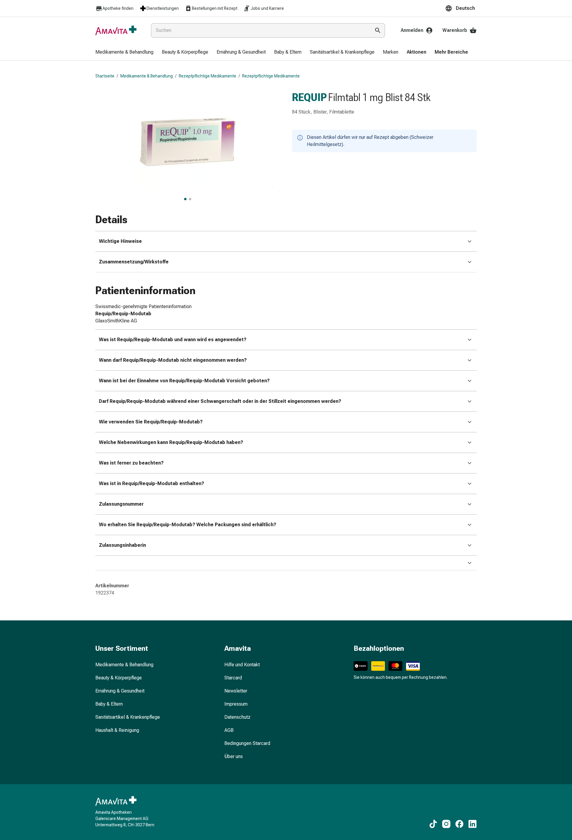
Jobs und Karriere (267, 8)
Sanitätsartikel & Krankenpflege (127, 717)
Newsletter (235, 691)
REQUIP (309, 97)
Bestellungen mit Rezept (214, 8)
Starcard (233, 678)
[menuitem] (124, 52)
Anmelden (412, 30)
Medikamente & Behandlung (146, 76)
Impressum (236, 704)
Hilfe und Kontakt (242, 664)
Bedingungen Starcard (247, 743)
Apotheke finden (117, 8)
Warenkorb (454, 30)
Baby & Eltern (109, 704)
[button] (461, 8)
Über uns (233, 756)
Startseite (104, 76)
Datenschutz (237, 717)
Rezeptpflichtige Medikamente (207, 76)
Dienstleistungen (163, 8)
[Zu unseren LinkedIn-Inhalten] (472, 824)
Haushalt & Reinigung (117, 730)
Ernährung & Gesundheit (119, 691)
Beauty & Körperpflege (118, 678)
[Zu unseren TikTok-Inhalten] (433, 824)
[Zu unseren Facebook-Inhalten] (459, 824)
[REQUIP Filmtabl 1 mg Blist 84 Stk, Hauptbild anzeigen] (185, 199)
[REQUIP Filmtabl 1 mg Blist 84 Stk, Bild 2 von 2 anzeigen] (190, 199)
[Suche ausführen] (378, 30)
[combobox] (259, 30)
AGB (229, 730)
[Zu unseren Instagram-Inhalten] (446, 824)
